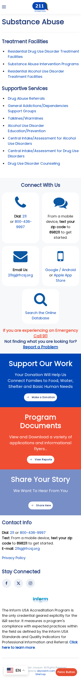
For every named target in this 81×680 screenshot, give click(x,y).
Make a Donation (43, 397)
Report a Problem (40, 347)
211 (24, 216)
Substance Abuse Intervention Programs (43, 63)
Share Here (43, 505)
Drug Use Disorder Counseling (34, 163)
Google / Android (60, 269)
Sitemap (40, 674)
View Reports (43, 459)
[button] (4, 7)
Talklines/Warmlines (25, 118)
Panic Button (66, 672)
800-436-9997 (33, 532)
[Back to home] (40, 7)
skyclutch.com (46, 671)
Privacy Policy (14, 557)
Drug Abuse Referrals (26, 98)
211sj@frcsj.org (27, 548)
